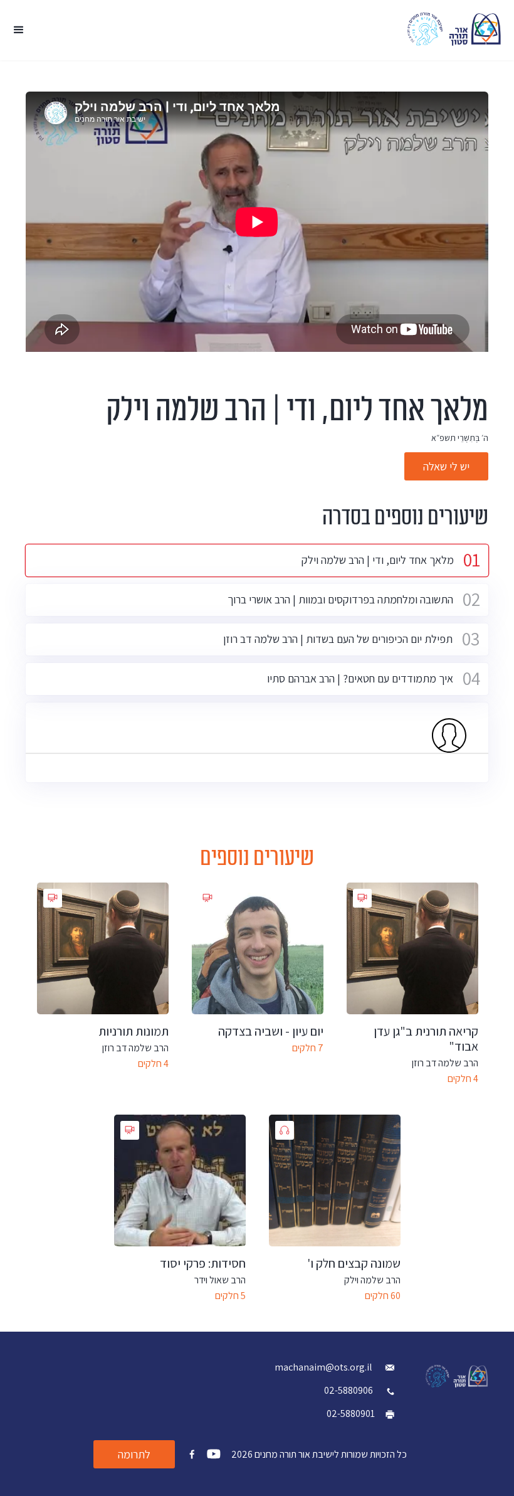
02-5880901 (351, 1413)
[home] (454, 29)
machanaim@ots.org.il (324, 1367)
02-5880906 (348, 1390)
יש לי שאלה (446, 466)
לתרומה (134, 1454)
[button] (19, 30)
